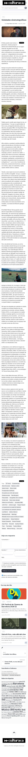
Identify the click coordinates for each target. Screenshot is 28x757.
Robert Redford (15, 519)
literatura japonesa (10, 706)
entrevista (10, 698)
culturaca (5, 692)
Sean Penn (5, 523)
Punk (5, 714)
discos (10, 694)
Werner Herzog (11, 528)
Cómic (13, 692)
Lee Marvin (5, 512)
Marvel (13, 707)
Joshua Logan (12, 504)
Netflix (20, 710)
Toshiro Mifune (17, 526)
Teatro (22, 716)
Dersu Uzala (13, 488)
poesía (18, 712)
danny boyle (5, 488)
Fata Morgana (14, 495)
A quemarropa (15, 483)
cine (22, 686)
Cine (3, 16)
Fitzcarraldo (5, 497)
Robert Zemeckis (6, 521)
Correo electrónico (20, 551)
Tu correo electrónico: (7, 671)
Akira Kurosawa (6, 486)
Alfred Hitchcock (14, 681)
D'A (20, 692)
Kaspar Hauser (21, 504)
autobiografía (7, 684)
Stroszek (11, 523)
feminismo (9, 700)
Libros (8, 704)
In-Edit (18, 702)
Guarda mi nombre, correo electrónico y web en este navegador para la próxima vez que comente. (14, 564)
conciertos (16, 690)
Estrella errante (6, 495)
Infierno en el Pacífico (7, 502)
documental (18, 694)
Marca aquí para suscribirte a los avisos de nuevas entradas (12, 576)
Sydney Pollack (19, 523)
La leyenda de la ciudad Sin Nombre (11, 507)
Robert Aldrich (5, 519)
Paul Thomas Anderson (7, 712)
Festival (17, 700)
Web (3, 557)
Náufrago (14, 514)
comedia (5, 690)
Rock (11, 714)
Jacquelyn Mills (19, 502)
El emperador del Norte (8, 490)
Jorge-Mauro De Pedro (12, 23)
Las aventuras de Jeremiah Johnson (11, 509)
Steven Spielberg (13, 716)
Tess (3, 526)
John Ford (4, 504)
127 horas (8, 483)
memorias (18, 707)
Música (8, 709)
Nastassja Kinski (6, 514)
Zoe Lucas (19, 528)
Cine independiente (16, 688)
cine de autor (5, 688)
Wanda (4, 528)
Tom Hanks (9, 526)
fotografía (5, 702)
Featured (9, 601)
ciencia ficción (12, 686)
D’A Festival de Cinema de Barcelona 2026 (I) (12, 605)
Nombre (4, 550)
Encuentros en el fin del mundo (10, 493)
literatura (16, 704)
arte (22, 681)
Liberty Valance (13, 512)
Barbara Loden (15, 486)
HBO (12, 702)
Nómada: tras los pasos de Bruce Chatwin (12, 516)
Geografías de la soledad (16, 497)
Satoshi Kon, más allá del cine (14, 634)
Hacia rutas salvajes (14, 500)
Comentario (5, 539)
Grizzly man (5, 500)
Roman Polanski (16, 521)
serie (18, 714)
